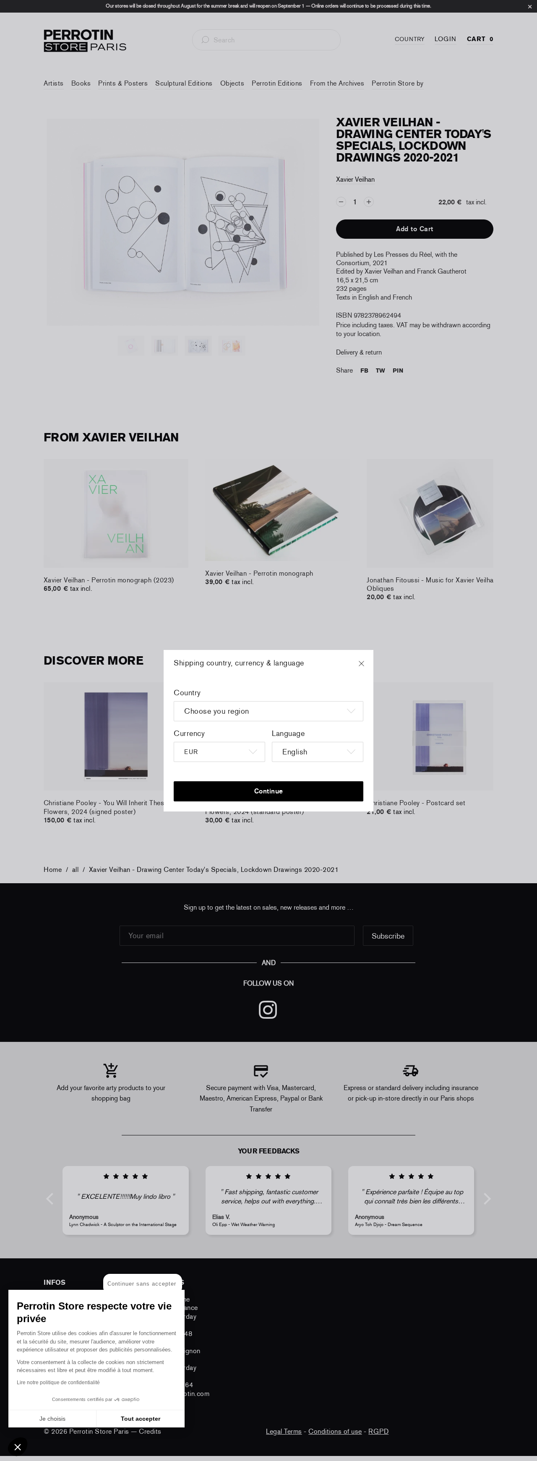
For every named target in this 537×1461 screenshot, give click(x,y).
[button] (18, 1447)
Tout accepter (140, 1418)
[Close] (369, 667)
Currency (189, 733)
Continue (268, 791)
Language (288, 733)
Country (187, 693)
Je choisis (52, 1418)
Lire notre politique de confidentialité (58, 1382)
